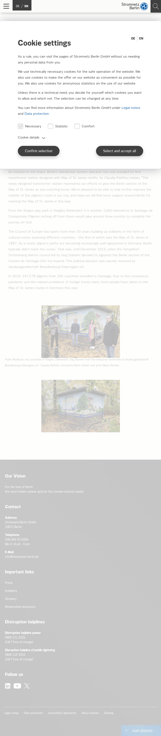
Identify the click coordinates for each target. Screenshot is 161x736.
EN (141, 38)
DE (133, 38)
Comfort (88, 126)
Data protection (33, 713)
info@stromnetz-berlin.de (22, 557)
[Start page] (135, 6)
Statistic (61, 126)
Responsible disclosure (20, 607)
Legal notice (11, 713)
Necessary (33, 126)
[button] (6, 6)
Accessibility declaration (62, 713)
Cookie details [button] (28, 138)
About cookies (90, 713)
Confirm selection (38, 151)
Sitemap (109, 713)
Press (9, 583)
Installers (11, 591)
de (17, 6)
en (26, 6)
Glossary (11, 599)
